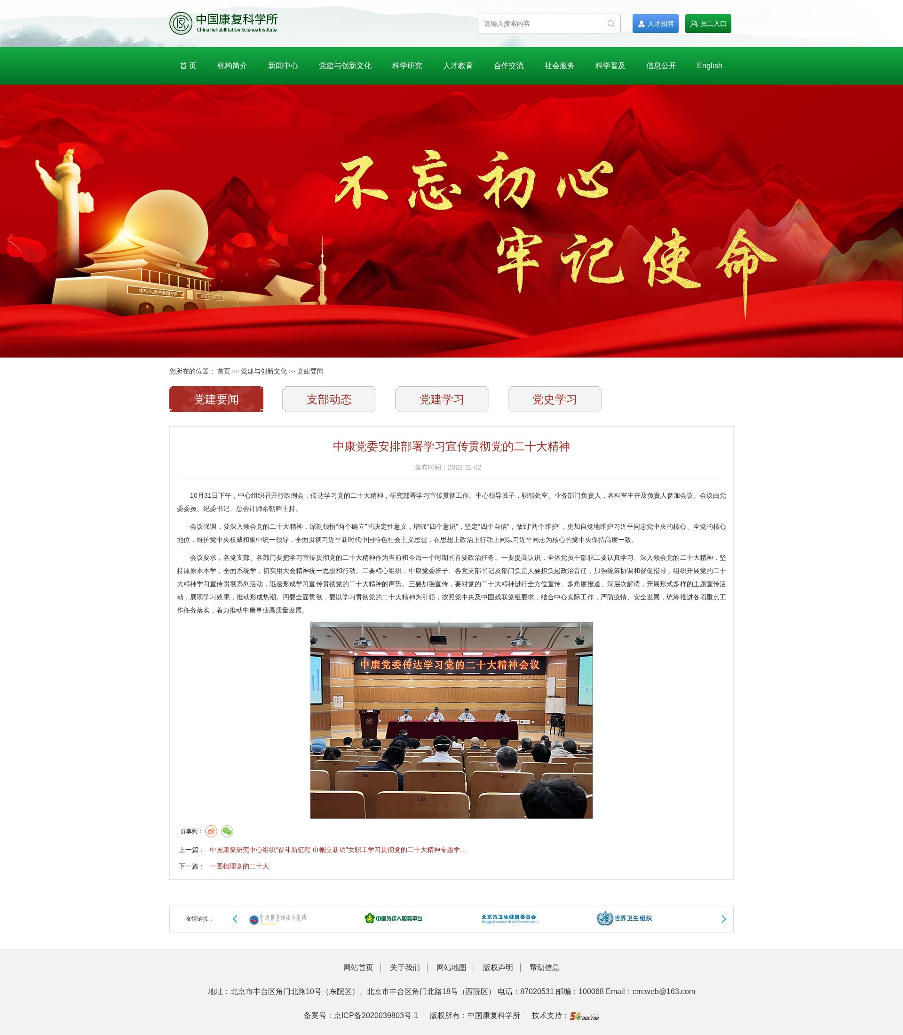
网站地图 (451, 967)
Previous (235, 919)
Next (724, 919)
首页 (223, 371)
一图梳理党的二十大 (239, 866)
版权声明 (498, 967)
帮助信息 (545, 967)
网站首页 (358, 967)
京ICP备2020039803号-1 (376, 1015)
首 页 (188, 66)
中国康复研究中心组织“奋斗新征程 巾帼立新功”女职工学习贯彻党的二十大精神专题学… (338, 849)
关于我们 (405, 967)
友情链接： (200, 919)
